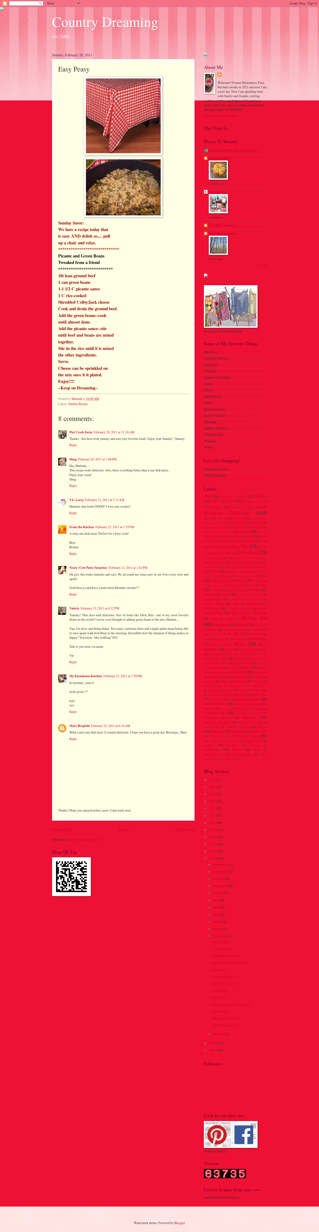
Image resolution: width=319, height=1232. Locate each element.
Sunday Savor (214, 703)
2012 (212, 851)
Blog (260, 532)
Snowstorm (234, 685)
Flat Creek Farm (80, 432)
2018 (212, 808)
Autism (208, 518)
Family (241, 580)
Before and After (215, 527)
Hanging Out (236, 608)
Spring (241, 690)
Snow (220, 685)
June (216, 907)
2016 (212, 822)
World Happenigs (238, 754)
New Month (250, 654)
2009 (212, 1050)
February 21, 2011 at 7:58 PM (122, 676)
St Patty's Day (259, 690)
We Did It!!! (220, 997)
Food (263, 585)
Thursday (249, 717)
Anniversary (212, 507)
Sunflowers (240, 704)
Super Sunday (221, 1011)
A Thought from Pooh (226, 956)
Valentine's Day (245, 735)
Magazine (219, 639)
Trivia (262, 726)
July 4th (257, 629)
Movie (254, 649)
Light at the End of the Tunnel (231, 1004)
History (214, 618)
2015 (212, 829)
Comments (242, 567)
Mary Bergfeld (79, 725)
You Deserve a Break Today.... (231, 963)
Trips (246, 726)
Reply (73, 445)
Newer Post (62, 830)
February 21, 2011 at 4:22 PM (100, 608)
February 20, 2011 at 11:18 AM (114, 432)
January (218, 1034)
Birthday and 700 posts (216, 532)
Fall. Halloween (221, 580)
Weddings (232, 745)
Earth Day (210, 576)
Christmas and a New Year (245, 558)
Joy (245, 629)
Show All (262, 265)
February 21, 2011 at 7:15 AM (104, 500)
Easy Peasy (219, 969)
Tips (206, 727)
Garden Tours (213, 603)
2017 (212, 815)
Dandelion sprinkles (223, 233)
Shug (73, 459)
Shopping (240, 681)
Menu (212, 644)
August (218, 893)
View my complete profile (221, 116)
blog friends (211, 536)
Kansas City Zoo (213, 634)
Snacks (207, 685)
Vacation (237, 731)
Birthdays (241, 531)
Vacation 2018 (258, 731)
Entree (238, 576)
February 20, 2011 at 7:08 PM (97, 459)
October (218, 878)
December (232, 571)
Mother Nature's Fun (225, 1025)
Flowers (248, 585)
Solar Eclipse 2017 (256, 685)
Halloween (211, 608)
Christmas (246, 552)
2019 (212, 801)
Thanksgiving (214, 712)
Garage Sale (212, 599)
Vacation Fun (217, 736)
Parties (247, 663)
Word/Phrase (210, 754)
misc (224, 644)
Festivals (233, 585)
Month (241, 649)
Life (206, 639)
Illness (213, 629)
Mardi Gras (236, 639)
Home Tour (260, 625)
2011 (212, 858)
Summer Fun (258, 694)
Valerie (74, 608)
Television (241, 708)
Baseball (257, 523)
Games (258, 594)
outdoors (214, 663)
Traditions (231, 727)
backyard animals (218, 523)
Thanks (258, 708)
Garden (234, 599)
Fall (264, 575)
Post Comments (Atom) (85, 839)
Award (220, 518)
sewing (224, 681)
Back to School (258, 518)
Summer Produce (220, 699)
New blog (232, 654)
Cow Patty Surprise (222, 225)
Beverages (239, 527)
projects (246, 667)
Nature (218, 654)
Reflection (261, 672)
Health (262, 612)
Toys (217, 727)
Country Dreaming (105, 21)
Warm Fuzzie (253, 741)
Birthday (257, 527)
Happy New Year (241, 613)
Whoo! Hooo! (221, 942)
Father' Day (260, 580)
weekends (211, 749)
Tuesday (217, 731)
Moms (229, 649)
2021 (212, 786)
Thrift (258, 713)
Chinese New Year (219, 553)
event (252, 576)
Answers (239, 507)
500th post (227, 496)
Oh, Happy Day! (222, 976)
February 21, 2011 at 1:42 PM (128, 567)
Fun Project (219, 990)
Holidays (221, 624)
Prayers (232, 667)
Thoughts (242, 713)
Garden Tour (254, 599)
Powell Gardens (213, 667)
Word (257, 749)
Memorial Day (257, 638)
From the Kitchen (81, 527)
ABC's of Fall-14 (223, 501)
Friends (209, 594)
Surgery (225, 708)
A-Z (243, 496)
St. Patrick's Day (218, 695)
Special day (214, 690)
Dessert (248, 571)
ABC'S (261, 496)
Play (259, 663)
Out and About (259, 658)
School (241, 676)
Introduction (230, 629)
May (216, 914)
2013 (212, 844)
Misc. (239, 643)
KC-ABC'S (235, 634)
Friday (256, 590)
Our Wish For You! (224, 983)
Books (249, 536)
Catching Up (234, 546)
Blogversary (231, 536)
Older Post (185, 830)
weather (209, 745)
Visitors (208, 741)
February (219, 936)
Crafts (213, 571)
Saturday (227, 677)
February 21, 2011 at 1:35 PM (115, 527)
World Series (228, 759)
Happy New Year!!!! (225, 1018)
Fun (225, 594)
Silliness (257, 681)
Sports (229, 690)
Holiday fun (254, 617)
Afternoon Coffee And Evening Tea (233, 150)
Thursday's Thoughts (250, 722)
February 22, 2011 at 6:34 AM (110, 725)
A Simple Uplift (222, 949)
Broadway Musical (231, 541)
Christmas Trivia (240, 562)
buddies (251, 541)
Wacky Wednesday (228, 741)
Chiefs (263, 547)
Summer (238, 694)
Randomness (222, 672)
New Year (219, 658)
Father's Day (215, 585)
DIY (259, 571)
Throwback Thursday (218, 717)
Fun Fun (243, 594)
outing (231, 663)
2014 (212, 837)
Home (124, 830)
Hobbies (229, 618)
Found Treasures (236, 590)
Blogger (179, 1223)
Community (260, 567)
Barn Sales (240, 523)
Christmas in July (214, 562)
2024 (212, 779)
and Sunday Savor (252, 501)
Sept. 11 (209, 681)
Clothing (227, 567)
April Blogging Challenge (235, 509)
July (216, 900)
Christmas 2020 (213, 558)
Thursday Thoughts (217, 722)
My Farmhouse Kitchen (85, 676)
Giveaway (253, 603)
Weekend (254, 745)
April (217, 921)
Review (212, 677)
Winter (236, 749)
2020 (207, 496)
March (217, 928)
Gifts (235, 603)
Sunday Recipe (78, 404)
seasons (258, 677)
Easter (225, 576)
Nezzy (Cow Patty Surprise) (88, 567)
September (220, 886)
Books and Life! (220, 158)
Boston (263, 536)
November (239, 658)
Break (211, 541)
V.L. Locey (76, 500)
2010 (212, 1043)
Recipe (240, 671)
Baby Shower (237, 518)
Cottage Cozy (218, 191)
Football (216, 590)
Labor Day (256, 634)
